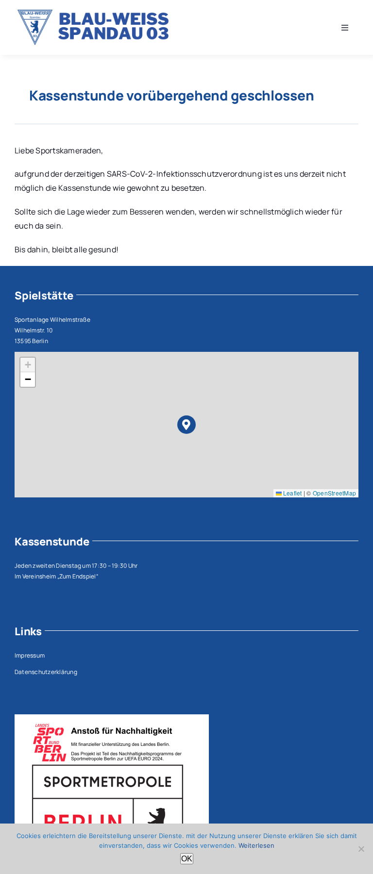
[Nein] (361, 849)
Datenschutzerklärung (46, 672)
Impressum (30, 655)
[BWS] (96, 13)
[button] (186, 424)
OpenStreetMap (334, 493)
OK (186, 859)
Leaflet (292, 493)
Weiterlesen (256, 845)
